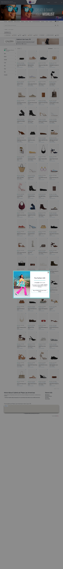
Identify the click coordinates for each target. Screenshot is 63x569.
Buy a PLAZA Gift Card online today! (39, 291)
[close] (48, 272)
